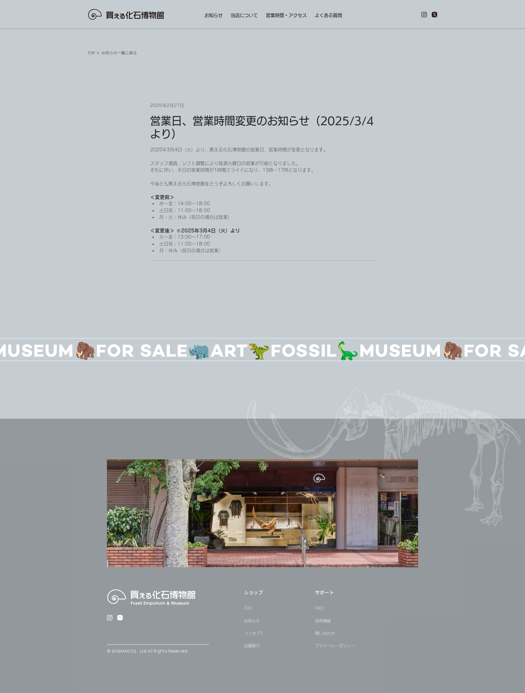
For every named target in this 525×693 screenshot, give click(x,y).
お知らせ (252, 621)
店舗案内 (252, 646)
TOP (248, 608)
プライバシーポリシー (335, 646)
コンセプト (254, 633)
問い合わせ (325, 633)
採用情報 (323, 621)
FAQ (319, 608)
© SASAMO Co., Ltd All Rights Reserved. (148, 651)
